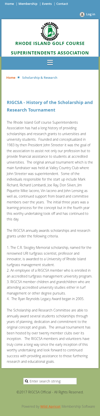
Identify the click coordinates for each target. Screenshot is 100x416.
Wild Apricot (50, 406)
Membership (27, 3)
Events (47, 3)
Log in (90, 14)
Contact (62, 3)
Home (9, 3)
